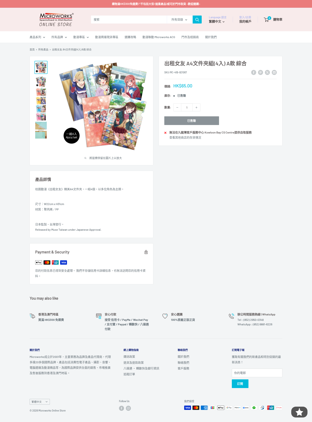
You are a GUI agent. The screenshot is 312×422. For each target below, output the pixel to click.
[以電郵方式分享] (274, 72)
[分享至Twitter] (267, 72)
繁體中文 (37, 401)
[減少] (177, 107)
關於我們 (211, 37)
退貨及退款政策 (134, 362)
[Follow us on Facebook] (121, 408)
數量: (167, 107)
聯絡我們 (183, 362)
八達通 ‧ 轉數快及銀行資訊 (141, 368)
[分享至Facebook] (253, 72)
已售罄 (191, 120)
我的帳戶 (245, 21)
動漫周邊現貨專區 (106, 37)
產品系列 (35, 37)
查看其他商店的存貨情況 (185, 137)
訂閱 (240, 383)
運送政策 (129, 356)
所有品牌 (57, 37)
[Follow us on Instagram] (128, 408)
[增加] (196, 107)
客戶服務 (183, 368)
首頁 (32, 49)
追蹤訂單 (129, 374)
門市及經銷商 (190, 37)
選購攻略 (130, 37)
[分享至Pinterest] (260, 72)
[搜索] (197, 19)
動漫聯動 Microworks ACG (158, 37)
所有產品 (43, 49)
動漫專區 (79, 37)
